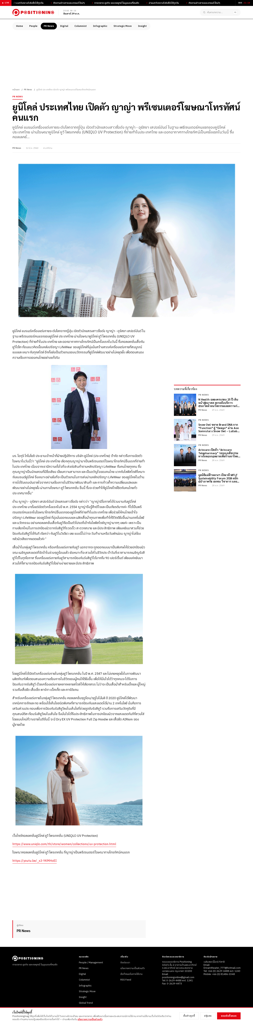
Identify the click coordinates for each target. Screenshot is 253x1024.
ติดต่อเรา (125, 963)
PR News (49, 26)
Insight (142, 26)
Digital (64, 26)
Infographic (100, 26)
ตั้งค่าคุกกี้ (189, 1016)
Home (19, 26)
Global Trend (86, 1003)
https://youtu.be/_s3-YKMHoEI (34, 860)
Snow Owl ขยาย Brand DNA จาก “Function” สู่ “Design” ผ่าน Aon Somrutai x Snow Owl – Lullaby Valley (218, 428)
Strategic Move (123, 26)
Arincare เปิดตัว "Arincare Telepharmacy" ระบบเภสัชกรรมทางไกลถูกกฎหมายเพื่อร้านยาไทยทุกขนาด (218, 453)
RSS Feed (125, 980)
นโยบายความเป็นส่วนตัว (132, 968)
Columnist (80, 26)
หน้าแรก (16, 89)
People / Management (91, 963)
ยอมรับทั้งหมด (229, 1016)
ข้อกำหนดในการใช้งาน (131, 974)
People (33, 26)
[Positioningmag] (33, 12)
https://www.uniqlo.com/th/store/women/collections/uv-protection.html (64, 844)
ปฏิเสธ (208, 1016)
